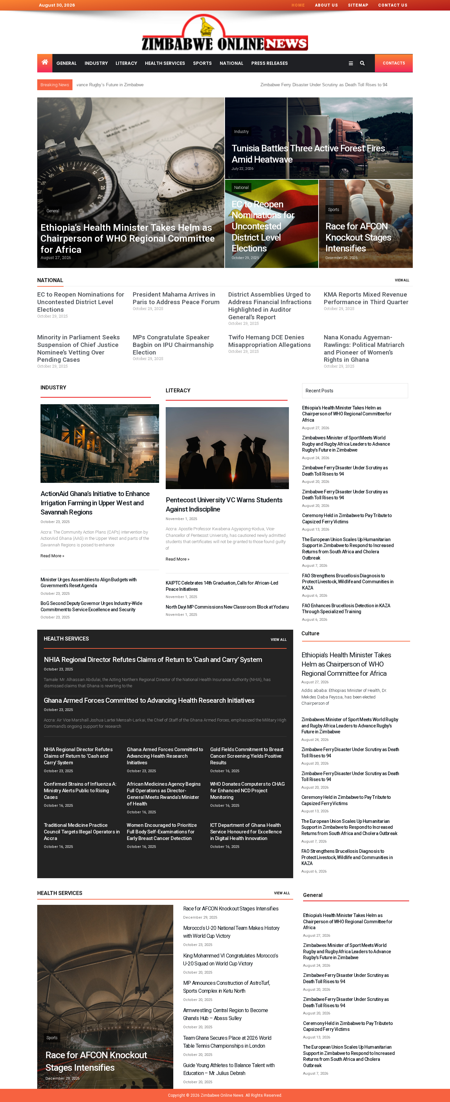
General (66, 63)
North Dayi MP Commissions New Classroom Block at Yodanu (227, 607)
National (231, 63)
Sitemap (358, 5)
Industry (96, 63)
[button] (362, 63)
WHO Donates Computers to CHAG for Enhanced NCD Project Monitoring (247, 790)
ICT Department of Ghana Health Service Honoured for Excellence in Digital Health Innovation (246, 831)
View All (279, 640)
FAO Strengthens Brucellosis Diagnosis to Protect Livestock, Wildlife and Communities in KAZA (347, 581)
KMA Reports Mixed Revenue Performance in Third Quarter (366, 298)
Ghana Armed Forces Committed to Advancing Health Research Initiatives (149, 700)
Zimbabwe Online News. (222, 1095)
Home (298, 5)
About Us (326, 5)
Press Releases (269, 63)
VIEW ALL (402, 280)
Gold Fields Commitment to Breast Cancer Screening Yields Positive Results (247, 756)
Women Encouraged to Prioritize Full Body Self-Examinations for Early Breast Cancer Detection (162, 831)
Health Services (165, 63)
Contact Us (393, 5)
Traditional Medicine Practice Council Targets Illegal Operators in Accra (82, 831)
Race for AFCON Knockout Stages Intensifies (358, 237)
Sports (202, 63)
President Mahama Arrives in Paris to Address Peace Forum (176, 298)
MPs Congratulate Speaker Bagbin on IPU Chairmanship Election (173, 344)
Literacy (126, 63)
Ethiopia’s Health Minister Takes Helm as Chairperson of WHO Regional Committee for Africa (128, 238)
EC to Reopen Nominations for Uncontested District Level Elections (263, 226)
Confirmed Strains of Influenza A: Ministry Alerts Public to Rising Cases (80, 790)
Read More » (52, 555)
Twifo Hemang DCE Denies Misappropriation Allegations (269, 341)
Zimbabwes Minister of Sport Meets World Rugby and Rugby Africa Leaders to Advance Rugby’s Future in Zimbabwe (346, 444)
